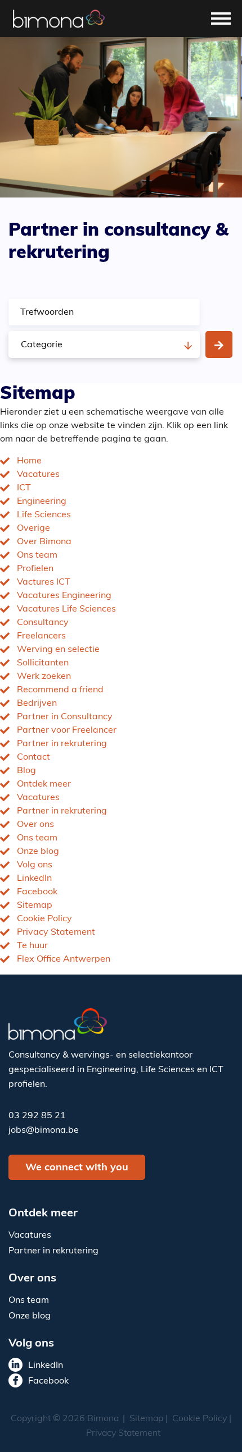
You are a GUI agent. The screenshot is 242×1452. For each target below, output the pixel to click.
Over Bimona (44, 541)
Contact (33, 757)
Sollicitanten (43, 663)
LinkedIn (34, 878)
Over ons (35, 824)
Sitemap (34, 905)
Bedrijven (37, 703)
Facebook (37, 892)
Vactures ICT (43, 582)
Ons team (37, 555)
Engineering (41, 501)
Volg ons (34, 865)
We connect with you (76, 1168)
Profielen (35, 568)
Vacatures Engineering (64, 595)
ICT (24, 488)
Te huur (32, 945)
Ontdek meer (44, 784)
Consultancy (43, 622)
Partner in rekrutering (62, 743)
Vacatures (38, 474)
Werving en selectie (58, 649)
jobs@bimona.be (43, 1130)
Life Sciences (44, 515)
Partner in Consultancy (65, 717)
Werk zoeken (44, 676)
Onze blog (38, 851)
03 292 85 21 (37, 1115)
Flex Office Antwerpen (63, 959)
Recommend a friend (60, 690)
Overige (33, 528)
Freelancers (41, 636)
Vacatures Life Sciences (66, 609)
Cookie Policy (44, 919)
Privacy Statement (56, 932)
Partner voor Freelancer (66, 730)
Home (29, 461)
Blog (26, 770)
